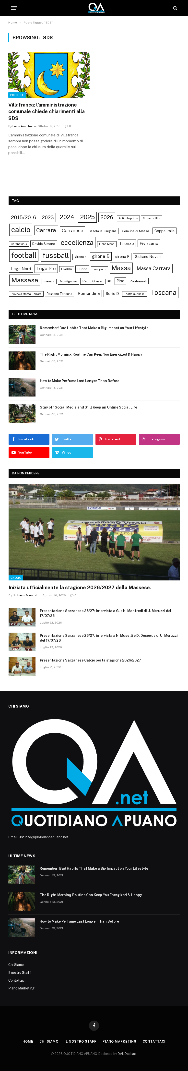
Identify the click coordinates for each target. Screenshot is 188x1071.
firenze (127, 243)
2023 (48, 217)
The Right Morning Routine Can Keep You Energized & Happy (91, 354)
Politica (17, 95)
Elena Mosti (107, 244)
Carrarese (72, 230)
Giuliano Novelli (148, 256)
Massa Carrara (154, 268)
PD (109, 281)
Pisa (120, 281)
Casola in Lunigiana (103, 231)
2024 (67, 217)
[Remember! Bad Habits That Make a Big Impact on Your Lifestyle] (22, 334)
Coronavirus (19, 243)
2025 (87, 217)
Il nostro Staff (19, 973)
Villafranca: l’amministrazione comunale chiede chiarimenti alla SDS (46, 111)
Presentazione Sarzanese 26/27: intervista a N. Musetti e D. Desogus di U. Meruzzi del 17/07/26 (109, 638)
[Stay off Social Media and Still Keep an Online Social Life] (22, 413)
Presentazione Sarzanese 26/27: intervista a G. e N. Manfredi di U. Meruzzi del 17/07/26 (105, 613)
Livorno (66, 269)
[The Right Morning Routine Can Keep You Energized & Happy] (22, 360)
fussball (56, 255)
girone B (101, 256)
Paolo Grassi (92, 281)
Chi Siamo (16, 965)
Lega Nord (21, 268)
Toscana (163, 292)
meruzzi (49, 281)
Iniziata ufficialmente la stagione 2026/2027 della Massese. (80, 587)
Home (28, 1041)
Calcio (16, 577)
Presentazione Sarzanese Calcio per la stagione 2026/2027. (90, 660)
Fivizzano (149, 243)
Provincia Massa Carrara (26, 293)
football (23, 255)
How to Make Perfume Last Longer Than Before (79, 381)
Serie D (112, 293)
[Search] (174, 7)
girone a (80, 257)
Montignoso (68, 281)
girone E (122, 256)
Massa (121, 268)
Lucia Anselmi (22, 126)
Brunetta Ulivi (151, 218)
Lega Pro (46, 268)
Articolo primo (128, 218)
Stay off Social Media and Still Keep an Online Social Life (88, 407)
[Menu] (14, 7)
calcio (20, 229)
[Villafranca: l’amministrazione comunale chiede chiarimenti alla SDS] (49, 75)
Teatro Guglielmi (134, 293)
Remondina (89, 293)
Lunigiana (99, 269)
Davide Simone (43, 244)
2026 (106, 217)
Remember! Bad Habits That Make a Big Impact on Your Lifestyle (94, 328)
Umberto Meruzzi (25, 595)
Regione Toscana (59, 294)
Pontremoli (138, 281)
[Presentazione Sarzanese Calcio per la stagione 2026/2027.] (22, 666)
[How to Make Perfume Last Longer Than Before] (22, 387)
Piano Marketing (21, 988)
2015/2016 (23, 217)
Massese (24, 280)
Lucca (82, 269)
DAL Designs (127, 1054)
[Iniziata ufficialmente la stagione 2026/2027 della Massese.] (94, 532)
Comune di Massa (135, 231)
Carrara (46, 230)
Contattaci (16, 980)
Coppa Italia (164, 231)
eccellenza (77, 242)
